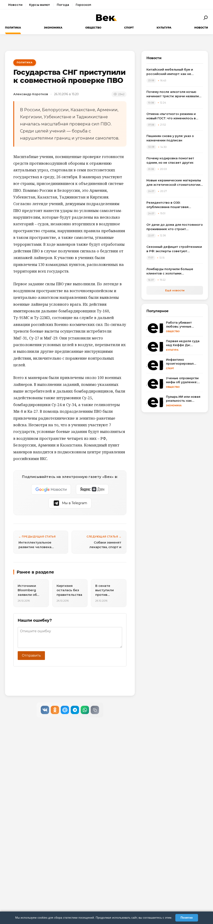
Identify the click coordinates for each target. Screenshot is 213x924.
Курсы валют (39, 5)
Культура (164, 27)
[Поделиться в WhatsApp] (85, 710)
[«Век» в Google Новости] (51, 489)
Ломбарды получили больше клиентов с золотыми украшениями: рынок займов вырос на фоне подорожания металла (170, 271)
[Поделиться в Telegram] (75, 710)
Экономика (53, 27)
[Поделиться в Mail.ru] (65, 710)
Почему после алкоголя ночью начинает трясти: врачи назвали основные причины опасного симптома (172, 94)
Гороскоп (83, 5)
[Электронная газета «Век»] (106, 17)
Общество (93, 27)
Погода (63, 5)
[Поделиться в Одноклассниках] (55, 710)
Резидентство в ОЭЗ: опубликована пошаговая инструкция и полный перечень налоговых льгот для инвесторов (173, 205)
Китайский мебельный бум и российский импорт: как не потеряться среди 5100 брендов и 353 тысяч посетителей (174, 72)
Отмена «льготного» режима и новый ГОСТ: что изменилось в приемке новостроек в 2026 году (173, 116)
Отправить (31, 655)
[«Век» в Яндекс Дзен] (92, 489)
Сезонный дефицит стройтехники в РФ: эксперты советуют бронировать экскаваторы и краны (174, 249)
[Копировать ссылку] (95, 710)
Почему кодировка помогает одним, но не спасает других (170, 160)
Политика (13, 27)
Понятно (187, 917)
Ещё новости (175, 290)
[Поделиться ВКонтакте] (45, 710)
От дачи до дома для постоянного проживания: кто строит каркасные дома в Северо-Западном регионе (174, 227)
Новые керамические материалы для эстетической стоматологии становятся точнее (173, 182)
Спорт (129, 27)
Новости (15, 5)
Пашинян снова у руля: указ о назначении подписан (170, 138)
